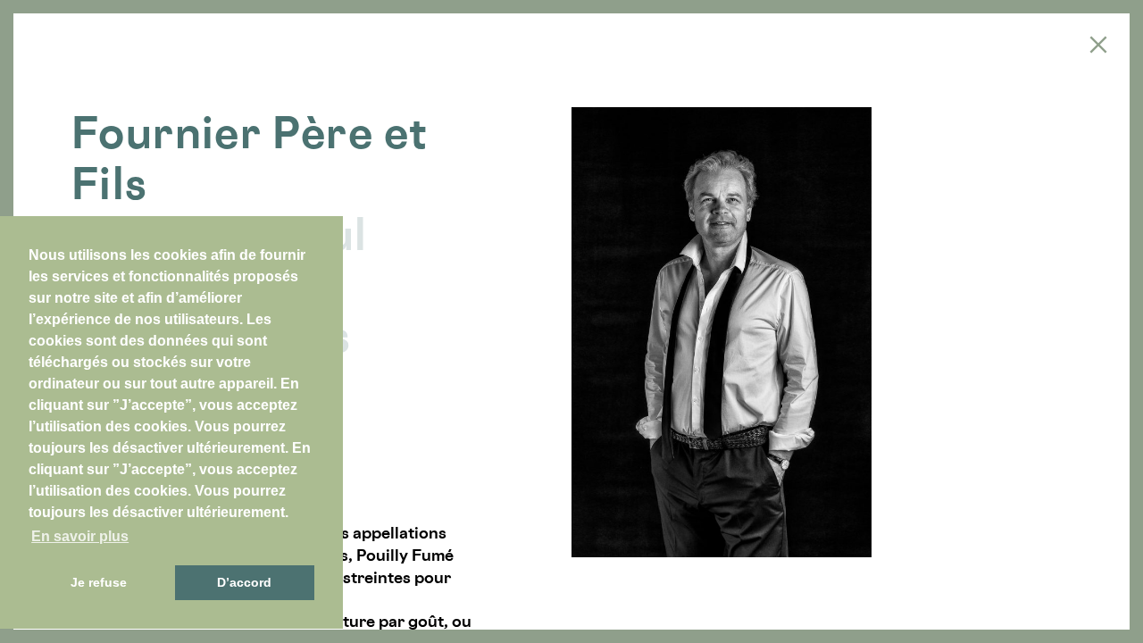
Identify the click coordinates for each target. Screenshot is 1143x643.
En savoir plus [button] (80, 536)
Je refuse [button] (99, 582)
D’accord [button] (244, 582)
